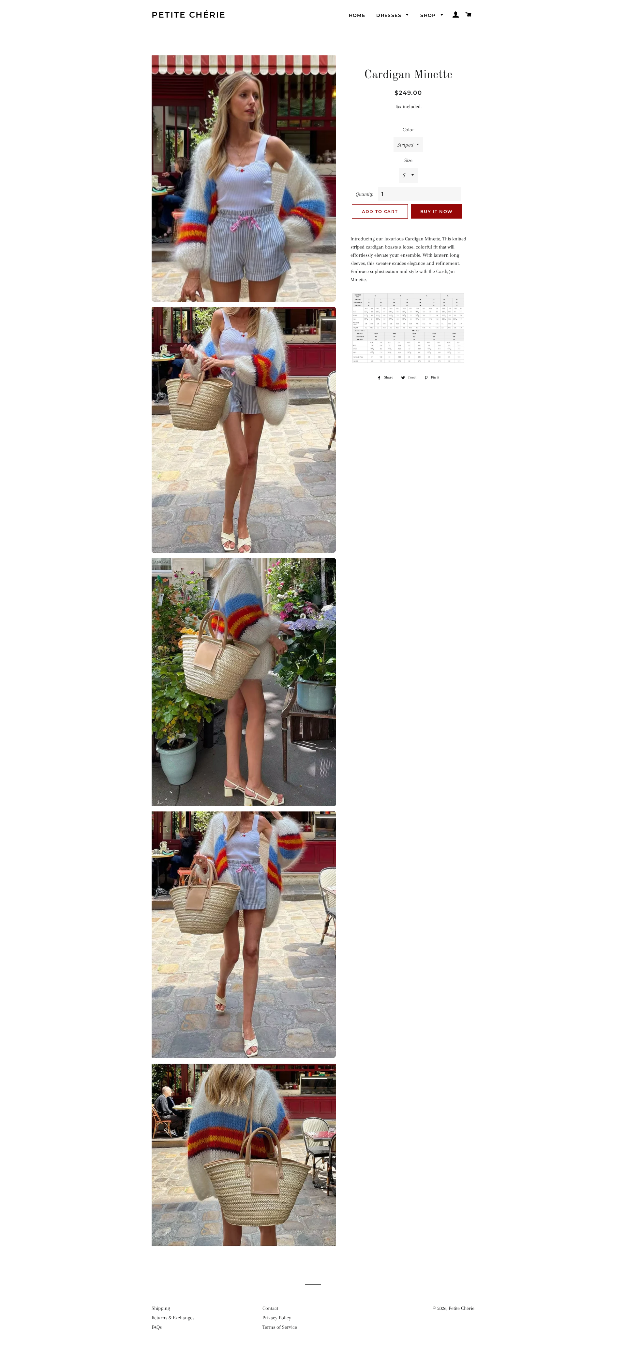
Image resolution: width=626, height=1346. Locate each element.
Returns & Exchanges (173, 1318)
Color (408, 130)
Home (357, 15)
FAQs (157, 1327)
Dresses (389, 15)
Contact (270, 1308)
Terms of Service (279, 1327)
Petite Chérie (189, 15)
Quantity (364, 194)
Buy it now (436, 211)
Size (408, 160)
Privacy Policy (276, 1318)
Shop (429, 15)
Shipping (161, 1308)
